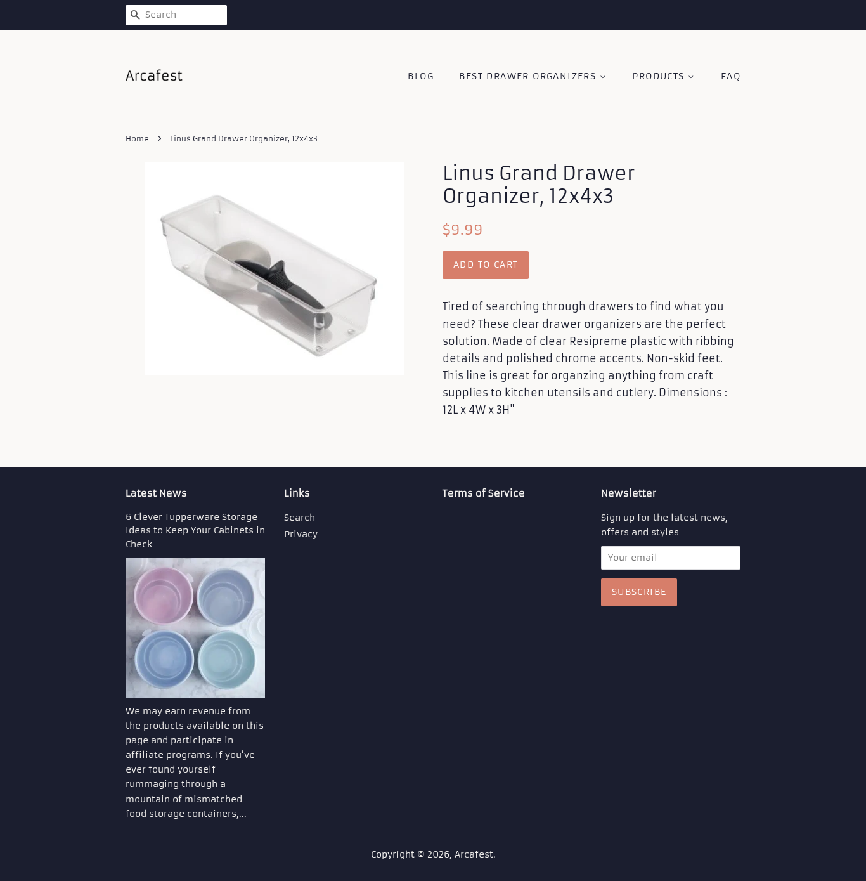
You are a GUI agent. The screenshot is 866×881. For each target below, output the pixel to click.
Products (660, 76)
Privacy (301, 534)
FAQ (730, 76)
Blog (421, 76)
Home (137, 138)
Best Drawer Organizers (529, 76)
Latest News (156, 493)
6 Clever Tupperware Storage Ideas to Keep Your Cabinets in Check (195, 531)
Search (299, 517)
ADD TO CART (485, 264)
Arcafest (474, 854)
